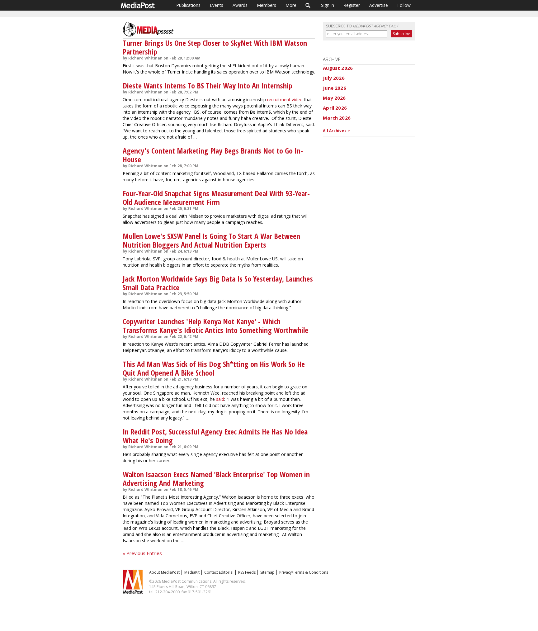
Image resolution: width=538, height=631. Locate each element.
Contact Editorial (219, 572)
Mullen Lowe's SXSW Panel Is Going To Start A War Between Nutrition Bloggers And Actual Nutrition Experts (211, 240)
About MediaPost (164, 572)
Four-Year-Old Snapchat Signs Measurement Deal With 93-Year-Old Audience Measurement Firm (216, 197)
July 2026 (333, 78)
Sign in (327, 5)
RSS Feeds (247, 572)
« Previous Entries (142, 553)
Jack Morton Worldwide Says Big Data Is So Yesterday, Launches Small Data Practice (218, 282)
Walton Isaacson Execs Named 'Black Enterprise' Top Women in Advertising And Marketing (216, 478)
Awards (240, 5)
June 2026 (334, 88)
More (291, 5)
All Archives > (336, 130)
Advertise (378, 5)
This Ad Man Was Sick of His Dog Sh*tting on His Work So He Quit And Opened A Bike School (214, 368)
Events (216, 5)
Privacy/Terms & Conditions (303, 572)
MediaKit (192, 572)
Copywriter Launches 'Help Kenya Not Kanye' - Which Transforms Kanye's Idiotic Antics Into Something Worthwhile (215, 325)
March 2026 (337, 118)
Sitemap (267, 572)
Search (308, 5)
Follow (404, 5)
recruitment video (285, 99)
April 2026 (335, 108)
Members (266, 5)
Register (351, 5)
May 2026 (334, 98)
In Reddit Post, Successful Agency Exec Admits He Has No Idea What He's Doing (215, 435)
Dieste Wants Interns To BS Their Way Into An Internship (207, 85)
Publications (188, 5)
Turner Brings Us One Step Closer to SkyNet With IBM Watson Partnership (215, 47)
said (220, 399)
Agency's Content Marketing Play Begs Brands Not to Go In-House (213, 154)
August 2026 (338, 68)
